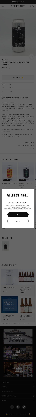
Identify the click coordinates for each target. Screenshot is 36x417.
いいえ (18, 221)
